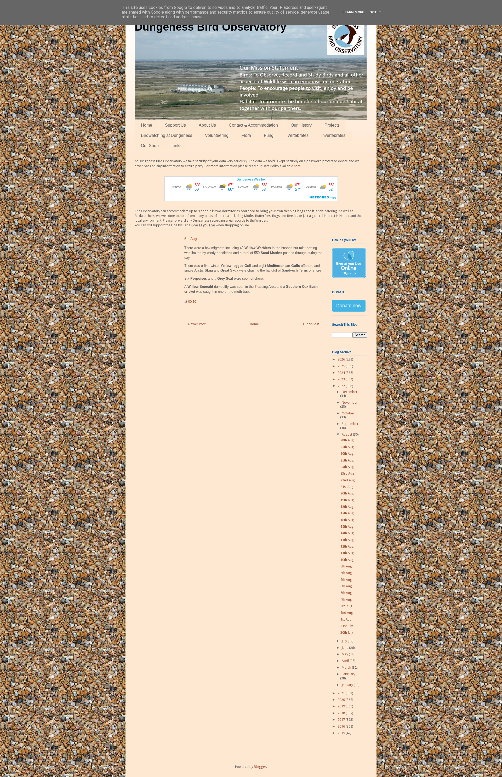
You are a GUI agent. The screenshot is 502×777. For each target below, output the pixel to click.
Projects (332, 125)
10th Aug (347, 560)
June (345, 648)
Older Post (311, 324)
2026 (342, 359)
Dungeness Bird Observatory (210, 27)
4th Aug (346, 599)
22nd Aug (347, 480)
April (346, 661)
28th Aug (347, 440)
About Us (207, 125)
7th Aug (346, 580)
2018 (342, 713)
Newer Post (197, 324)
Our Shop (150, 145)
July (345, 641)
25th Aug (347, 460)
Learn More (353, 12)
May (345, 654)
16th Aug (347, 520)
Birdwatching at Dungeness (166, 135)
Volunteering (217, 135)
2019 (342, 706)
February (348, 674)
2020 (342, 700)
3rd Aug (346, 606)
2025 (342, 366)
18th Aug (347, 507)
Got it (375, 12)
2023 (342, 379)
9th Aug (346, 566)
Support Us (175, 125)
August (347, 434)
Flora (246, 135)
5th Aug (346, 593)
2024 (342, 373)
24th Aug (347, 467)
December (349, 392)
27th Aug (347, 447)
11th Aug (347, 553)
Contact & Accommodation (253, 125)
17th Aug (347, 513)
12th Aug (347, 546)
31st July (346, 626)
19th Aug (347, 500)
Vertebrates (298, 135)
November (350, 402)
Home (146, 125)
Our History (301, 125)
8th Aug (346, 573)
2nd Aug (346, 613)
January (348, 685)
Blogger (260, 767)
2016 (342, 726)
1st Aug (346, 619)
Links (176, 145)
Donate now (348, 305)
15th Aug (347, 526)
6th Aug (346, 586)
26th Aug (347, 453)
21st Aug (346, 487)
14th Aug (347, 533)
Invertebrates (333, 135)
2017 (342, 720)
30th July (346, 632)
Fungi (269, 135)
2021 (342, 693)
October (348, 413)
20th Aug (347, 493)
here (297, 166)
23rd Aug (347, 473)
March (347, 667)
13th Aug (347, 540)
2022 (342, 386)
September (350, 424)
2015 (342, 733)
